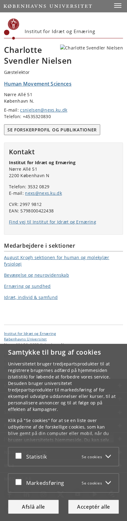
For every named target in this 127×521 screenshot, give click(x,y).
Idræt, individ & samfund (31, 297)
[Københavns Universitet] (11, 29)
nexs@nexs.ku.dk (43, 193)
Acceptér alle (93, 506)
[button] (118, 6)
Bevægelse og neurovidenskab (36, 275)
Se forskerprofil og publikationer (52, 130)
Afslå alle (33, 506)
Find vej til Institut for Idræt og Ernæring (52, 222)
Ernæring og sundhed (27, 286)
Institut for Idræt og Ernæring (30, 333)
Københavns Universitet (25, 338)
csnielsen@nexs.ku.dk (43, 110)
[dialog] (63, 432)
